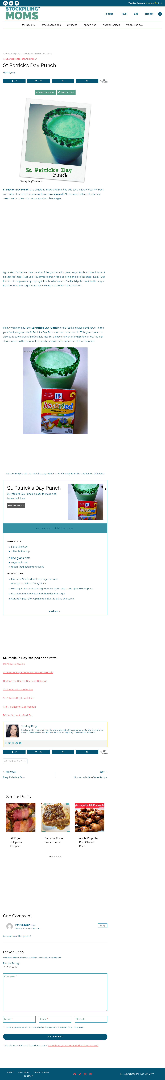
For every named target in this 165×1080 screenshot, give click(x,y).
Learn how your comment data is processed (73, 1045)
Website (80, 1019)
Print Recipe (67, 92)
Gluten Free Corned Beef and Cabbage (25, 681)
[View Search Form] (160, 14)
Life (136, 13)
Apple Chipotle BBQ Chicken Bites (88, 842)
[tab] (50, 856)
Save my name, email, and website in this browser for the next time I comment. (45, 1027)
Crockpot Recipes (154, 3)
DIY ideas (72, 25)
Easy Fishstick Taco (14, 775)
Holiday (149, 13)
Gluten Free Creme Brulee (18, 689)
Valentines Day (134, 25)
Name (8, 1019)
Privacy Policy (41, 1072)
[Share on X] (63, 81)
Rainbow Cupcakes (14, 664)
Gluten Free (90, 25)
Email (44, 1019)
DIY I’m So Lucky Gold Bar (17, 715)
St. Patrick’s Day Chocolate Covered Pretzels (28, 672)
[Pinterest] (17, 3)
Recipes (109, 13)
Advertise (23, 1072)
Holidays (25, 54)
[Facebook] (5, 3)
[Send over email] (87, 81)
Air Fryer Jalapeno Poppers (16, 842)
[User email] (20, 743)
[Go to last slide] (9, 828)
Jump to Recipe (46, 92)
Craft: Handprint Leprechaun (19, 706)
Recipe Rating (11, 963)
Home (6, 54)
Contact (28, 1076)
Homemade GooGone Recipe (90, 775)
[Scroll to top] (159, 1070)
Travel (123, 13)
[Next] (101, 828)
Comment (10, 976)
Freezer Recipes (111, 25)
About (10, 1072)
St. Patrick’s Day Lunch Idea (18, 698)
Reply (102, 925)
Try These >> (28, 25)
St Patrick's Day (29, 59)
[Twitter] (9, 743)
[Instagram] (11, 3)
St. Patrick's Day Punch (15, 761)
